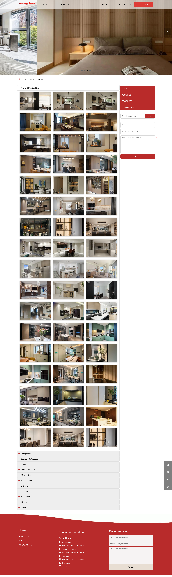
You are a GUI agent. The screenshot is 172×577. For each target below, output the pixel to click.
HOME (33, 79)
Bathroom (42, 79)
